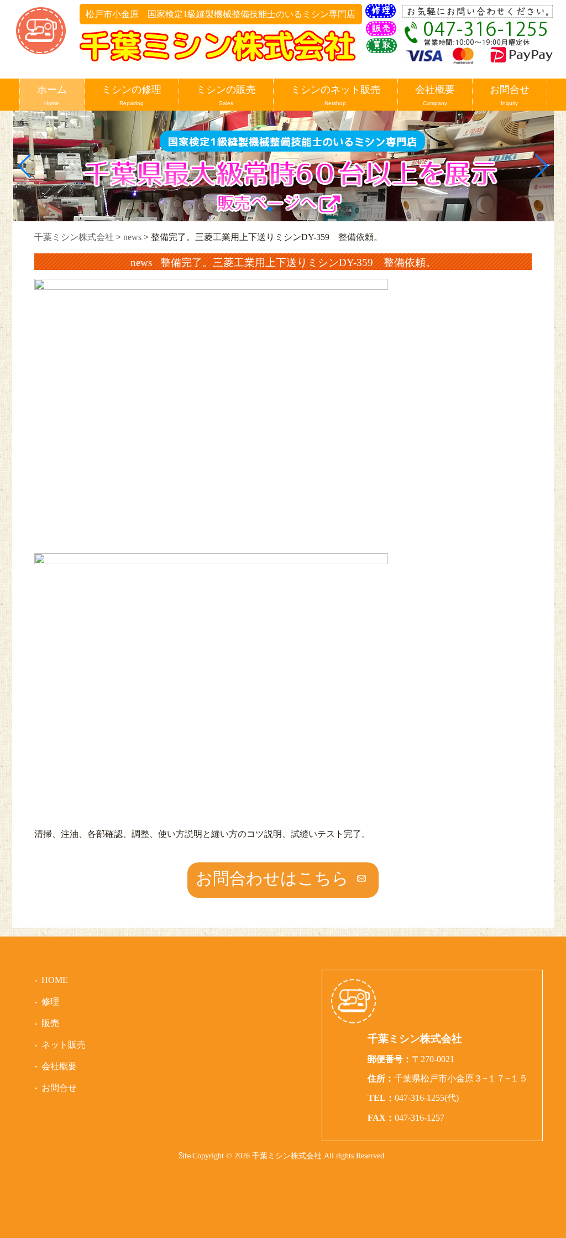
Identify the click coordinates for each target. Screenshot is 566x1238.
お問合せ (510, 95)
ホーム (52, 95)
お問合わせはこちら (272, 878)
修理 (50, 1001)
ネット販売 (63, 1044)
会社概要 (435, 95)
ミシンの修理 (131, 95)
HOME (54, 980)
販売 (50, 1023)
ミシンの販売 (226, 95)
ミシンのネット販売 (335, 95)
